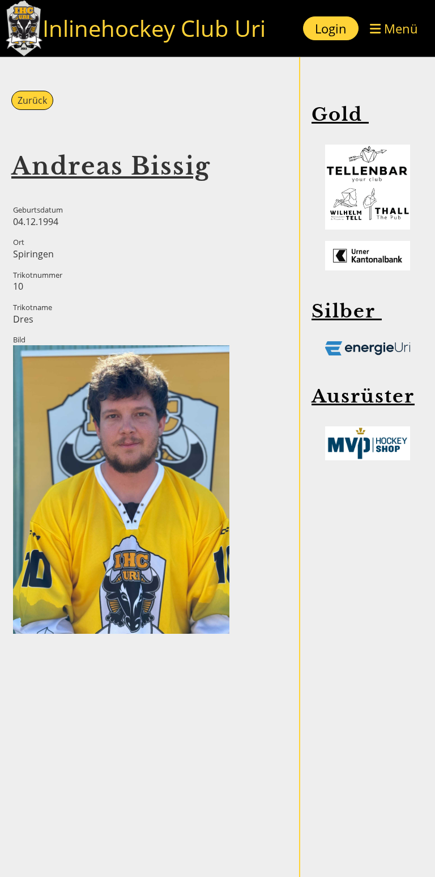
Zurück (32, 100)
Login (331, 28)
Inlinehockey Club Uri (154, 28)
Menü (399, 28)
